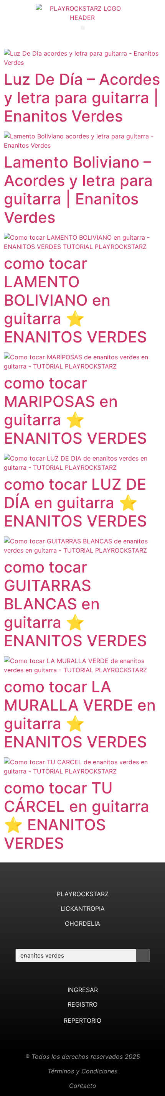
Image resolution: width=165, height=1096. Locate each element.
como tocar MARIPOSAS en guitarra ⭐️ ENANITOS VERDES (75, 411)
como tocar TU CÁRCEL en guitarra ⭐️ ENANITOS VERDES (76, 815)
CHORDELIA (82, 923)
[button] (83, 28)
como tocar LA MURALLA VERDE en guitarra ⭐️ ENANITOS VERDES (80, 714)
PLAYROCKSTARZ (83, 894)
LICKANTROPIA (83, 908)
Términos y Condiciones (82, 1071)
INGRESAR (83, 990)
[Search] (142, 955)
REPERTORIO (82, 1020)
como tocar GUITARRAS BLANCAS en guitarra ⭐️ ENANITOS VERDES (75, 604)
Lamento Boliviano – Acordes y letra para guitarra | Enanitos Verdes (78, 190)
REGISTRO (82, 1004)
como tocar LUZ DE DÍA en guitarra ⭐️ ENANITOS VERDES (75, 502)
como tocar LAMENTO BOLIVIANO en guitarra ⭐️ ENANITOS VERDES (75, 300)
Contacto (82, 1085)
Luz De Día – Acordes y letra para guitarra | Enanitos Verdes (82, 97)
